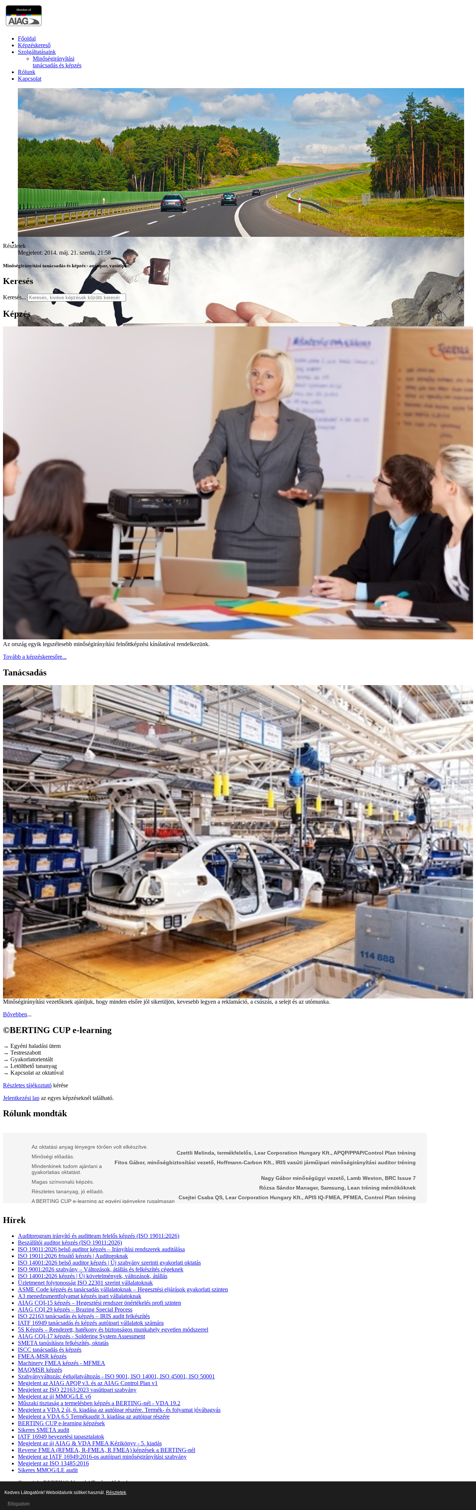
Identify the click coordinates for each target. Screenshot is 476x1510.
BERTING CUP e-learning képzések (61, 1423)
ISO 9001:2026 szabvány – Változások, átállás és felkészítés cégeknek (100, 1269)
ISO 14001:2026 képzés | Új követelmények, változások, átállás (92, 1276)
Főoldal (27, 38)
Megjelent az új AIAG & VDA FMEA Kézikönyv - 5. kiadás (90, 1443)
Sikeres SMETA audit (43, 1430)
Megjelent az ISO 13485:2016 (53, 1463)
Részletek (116, 1492)
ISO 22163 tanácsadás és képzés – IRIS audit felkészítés (84, 1316)
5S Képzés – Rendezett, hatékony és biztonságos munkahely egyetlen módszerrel (113, 1329)
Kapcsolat (29, 78)
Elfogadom (18, 1503)
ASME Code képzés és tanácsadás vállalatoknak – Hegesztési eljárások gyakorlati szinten (123, 1289)
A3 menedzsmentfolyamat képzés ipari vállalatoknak (79, 1296)
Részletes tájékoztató (27, 1085)
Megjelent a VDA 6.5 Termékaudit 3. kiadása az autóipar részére (94, 1416)
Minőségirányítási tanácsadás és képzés (57, 61)
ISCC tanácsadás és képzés (49, 1349)
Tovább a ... (35, 657)
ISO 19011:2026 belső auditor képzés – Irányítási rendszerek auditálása (101, 1249)
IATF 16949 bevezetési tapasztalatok (61, 1436)
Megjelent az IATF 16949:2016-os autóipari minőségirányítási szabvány (102, 1456)
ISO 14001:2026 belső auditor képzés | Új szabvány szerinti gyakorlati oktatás (109, 1262)
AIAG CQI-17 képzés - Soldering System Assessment (81, 1336)
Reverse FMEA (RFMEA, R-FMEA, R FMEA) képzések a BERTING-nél (106, 1450)
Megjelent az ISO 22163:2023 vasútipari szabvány (77, 1390)
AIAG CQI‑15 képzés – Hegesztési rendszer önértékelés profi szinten (99, 1303)
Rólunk (26, 72)
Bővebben (15, 1014)
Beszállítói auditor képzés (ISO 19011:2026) (70, 1242)
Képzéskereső (34, 45)
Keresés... (14, 297)
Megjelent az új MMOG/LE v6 (54, 1396)
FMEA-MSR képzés (42, 1356)
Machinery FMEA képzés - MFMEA (61, 1363)
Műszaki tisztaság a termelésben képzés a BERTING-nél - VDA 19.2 (99, 1403)
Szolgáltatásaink (37, 52)
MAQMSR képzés (40, 1370)
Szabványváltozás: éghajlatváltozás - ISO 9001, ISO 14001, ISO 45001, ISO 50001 (116, 1376)
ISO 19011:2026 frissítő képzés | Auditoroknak (73, 1256)
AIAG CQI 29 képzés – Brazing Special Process (75, 1309)
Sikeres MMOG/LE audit (48, 1470)
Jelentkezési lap (21, 1098)
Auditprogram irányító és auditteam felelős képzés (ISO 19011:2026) (98, 1236)
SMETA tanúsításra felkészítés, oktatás (63, 1343)
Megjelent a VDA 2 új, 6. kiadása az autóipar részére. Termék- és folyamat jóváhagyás (119, 1410)
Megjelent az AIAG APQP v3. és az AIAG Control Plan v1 (88, 1383)
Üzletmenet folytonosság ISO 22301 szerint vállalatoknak (85, 1283)
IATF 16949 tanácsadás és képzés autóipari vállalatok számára (91, 1323)
